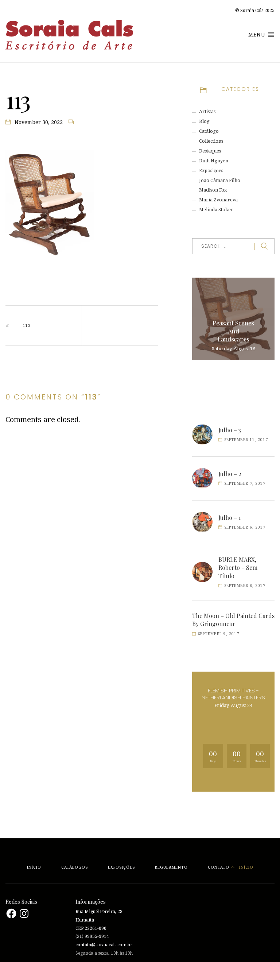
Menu (257, 35)
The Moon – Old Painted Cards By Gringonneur (233, 619)
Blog (204, 121)
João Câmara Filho (219, 180)
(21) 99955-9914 (92, 936)
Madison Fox (213, 190)
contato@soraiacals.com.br (103, 944)
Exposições (211, 170)
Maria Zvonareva (218, 199)
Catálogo (209, 131)
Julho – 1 (229, 517)
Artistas (207, 111)
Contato (218, 867)
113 (27, 326)
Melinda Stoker (216, 209)
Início (34, 867)
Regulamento (171, 867)
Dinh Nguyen (213, 160)
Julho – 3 (229, 430)
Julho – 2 (229, 474)
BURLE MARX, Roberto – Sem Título (237, 568)
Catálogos (74, 867)
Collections (211, 141)
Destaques (210, 151)
